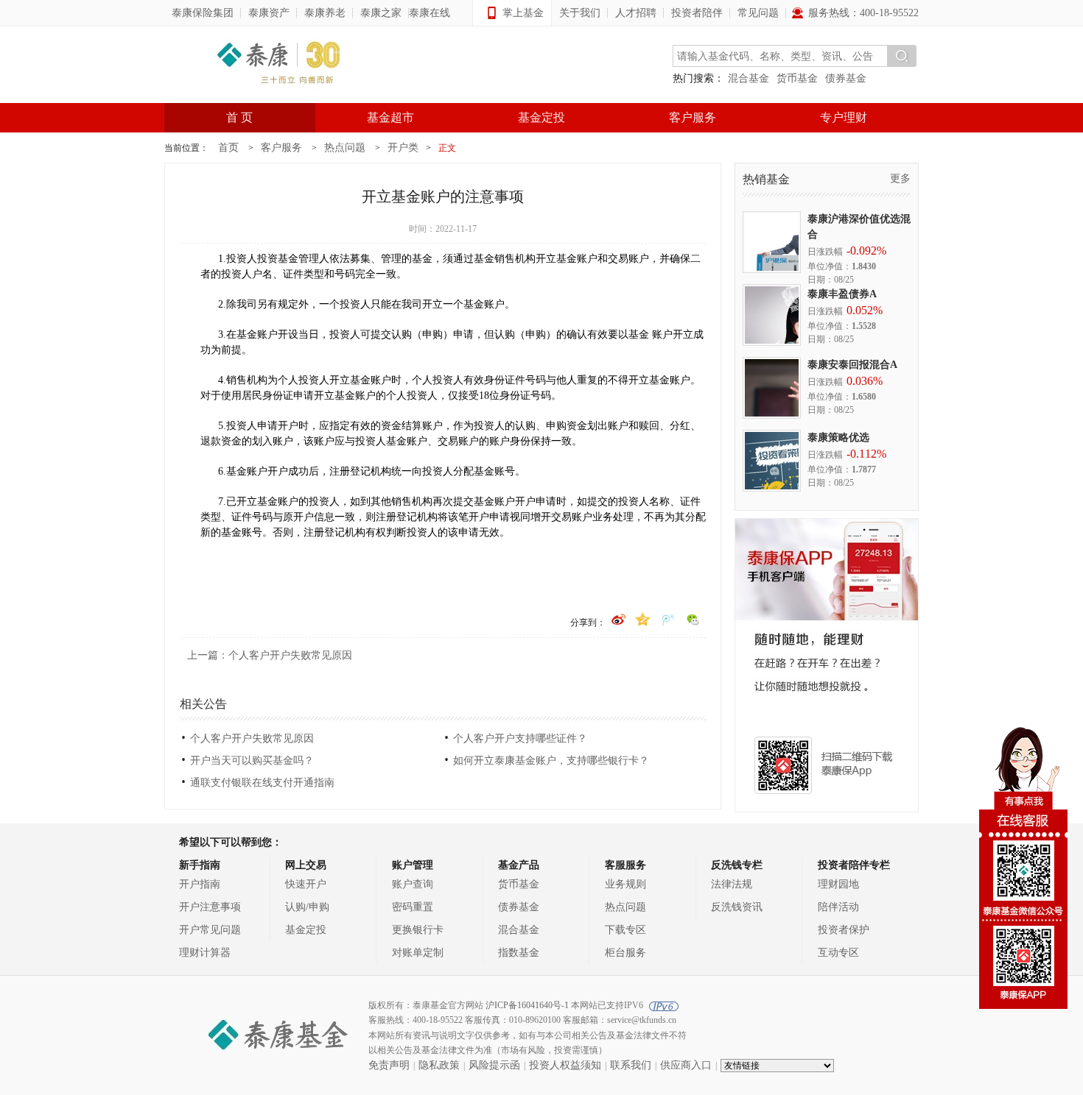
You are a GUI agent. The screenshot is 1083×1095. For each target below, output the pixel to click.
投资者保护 (843, 929)
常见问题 (758, 12)
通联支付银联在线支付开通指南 (262, 782)
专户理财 (843, 117)
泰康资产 (269, 12)
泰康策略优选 (838, 437)
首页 (228, 147)
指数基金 (518, 952)
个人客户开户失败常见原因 (252, 738)
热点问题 (344, 147)
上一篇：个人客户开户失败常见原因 (269, 655)
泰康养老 (325, 12)
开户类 (403, 147)
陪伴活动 (838, 906)
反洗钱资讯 (737, 906)
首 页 (239, 117)
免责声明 (389, 1065)
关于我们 (579, 12)
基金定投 (541, 117)
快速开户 (305, 884)
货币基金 (797, 78)
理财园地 (838, 884)
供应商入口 (686, 1065)
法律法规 (731, 884)
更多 (900, 178)
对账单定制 (418, 952)
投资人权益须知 (565, 1065)
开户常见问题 (210, 929)
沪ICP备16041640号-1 (527, 1005)
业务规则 (625, 884)
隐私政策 (439, 1065)
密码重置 (412, 906)
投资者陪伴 (697, 12)
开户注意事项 (210, 906)
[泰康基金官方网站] (278, 65)
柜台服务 (625, 952)
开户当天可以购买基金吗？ (252, 760)
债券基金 (845, 78)
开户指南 (199, 884)
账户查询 (412, 884)
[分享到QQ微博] (669, 616)
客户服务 (692, 117)
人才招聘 (635, 12)
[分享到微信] (694, 616)
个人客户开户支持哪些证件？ (520, 738)
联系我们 (630, 1065)
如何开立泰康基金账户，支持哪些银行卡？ (551, 760)
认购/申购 (307, 906)
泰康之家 (381, 12)
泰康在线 (429, 12)
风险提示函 (494, 1065)
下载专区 (625, 929)
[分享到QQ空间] (644, 616)
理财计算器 (205, 952)
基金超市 (390, 117)
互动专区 (838, 952)
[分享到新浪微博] (619, 616)
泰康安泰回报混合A (852, 364)
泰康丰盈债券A (842, 294)
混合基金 (748, 78)
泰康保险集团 (203, 12)
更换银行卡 (418, 929)
